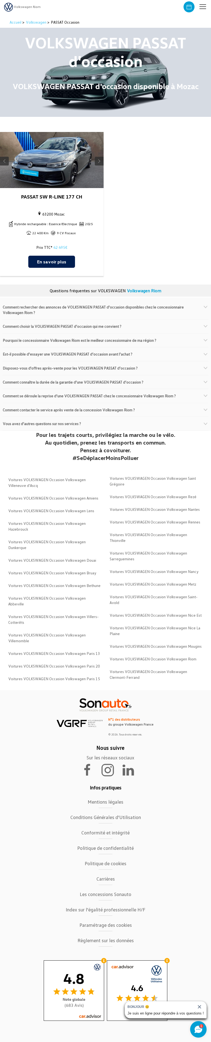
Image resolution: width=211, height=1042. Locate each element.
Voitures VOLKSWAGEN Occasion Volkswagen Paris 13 (54, 653)
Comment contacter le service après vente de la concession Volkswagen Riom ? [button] (69, 409)
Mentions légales (105, 802)
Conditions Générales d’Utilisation (105, 817)
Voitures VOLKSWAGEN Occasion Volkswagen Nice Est (156, 615)
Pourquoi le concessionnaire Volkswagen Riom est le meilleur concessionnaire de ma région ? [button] (79, 340)
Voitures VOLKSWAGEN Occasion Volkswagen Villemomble (47, 638)
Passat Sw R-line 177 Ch (51, 197)
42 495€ (60, 247)
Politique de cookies (105, 863)
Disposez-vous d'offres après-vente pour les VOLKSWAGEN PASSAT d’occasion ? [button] (70, 368)
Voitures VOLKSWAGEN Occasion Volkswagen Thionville (148, 537)
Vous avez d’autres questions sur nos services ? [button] (42, 423)
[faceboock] (90, 770)
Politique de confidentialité (105, 848)
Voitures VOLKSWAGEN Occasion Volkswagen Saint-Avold (154, 599)
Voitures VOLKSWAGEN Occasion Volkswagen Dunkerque (47, 544)
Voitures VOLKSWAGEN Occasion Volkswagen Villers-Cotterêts (53, 619)
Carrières (105, 879)
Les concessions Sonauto (105, 894)
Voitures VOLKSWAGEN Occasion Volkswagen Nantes (155, 509)
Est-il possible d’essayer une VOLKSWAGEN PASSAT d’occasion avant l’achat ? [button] (67, 354)
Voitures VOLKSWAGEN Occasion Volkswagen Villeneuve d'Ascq (47, 482)
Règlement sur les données (105, 940)
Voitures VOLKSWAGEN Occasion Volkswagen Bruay (52, 572)
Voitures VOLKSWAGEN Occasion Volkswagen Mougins (156, 646)
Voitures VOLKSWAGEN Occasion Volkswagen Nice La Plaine (155, 630)
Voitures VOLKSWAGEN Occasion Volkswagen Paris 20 (54, 666)
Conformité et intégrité (105, 832)
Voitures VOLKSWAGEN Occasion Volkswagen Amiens (53, 498)
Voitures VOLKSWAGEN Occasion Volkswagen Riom (153, 659)
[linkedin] (130, 770)
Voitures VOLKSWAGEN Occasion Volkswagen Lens (51, 510)
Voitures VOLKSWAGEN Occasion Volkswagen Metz (153, 584)
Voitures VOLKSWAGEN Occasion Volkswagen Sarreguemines (148, 556)
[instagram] (111, 770)
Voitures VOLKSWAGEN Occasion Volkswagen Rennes (155, 522)
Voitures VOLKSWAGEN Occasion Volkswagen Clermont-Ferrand (148, 674)
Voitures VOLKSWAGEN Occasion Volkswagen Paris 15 (54, 678)
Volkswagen (36, 22)
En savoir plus (51, 261)
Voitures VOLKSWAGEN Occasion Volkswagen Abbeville (47, 601)
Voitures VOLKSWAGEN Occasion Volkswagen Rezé (153, 496)
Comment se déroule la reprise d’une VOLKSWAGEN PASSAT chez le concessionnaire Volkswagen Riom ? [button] (89, 395)
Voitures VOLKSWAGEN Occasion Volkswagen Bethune (54, 585)
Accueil (16, 22)
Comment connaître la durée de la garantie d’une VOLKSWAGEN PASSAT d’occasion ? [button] (73, 382)
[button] (203, 7)
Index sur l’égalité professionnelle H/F (105, 909)
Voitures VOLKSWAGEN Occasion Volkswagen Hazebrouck (47, 526)
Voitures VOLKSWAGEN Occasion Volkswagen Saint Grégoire (153, 481)
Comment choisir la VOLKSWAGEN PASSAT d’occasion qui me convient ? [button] (62, 326)
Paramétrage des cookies (105, 925)
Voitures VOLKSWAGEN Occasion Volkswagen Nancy (154, 571)
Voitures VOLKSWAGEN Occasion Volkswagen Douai (52, 560)
